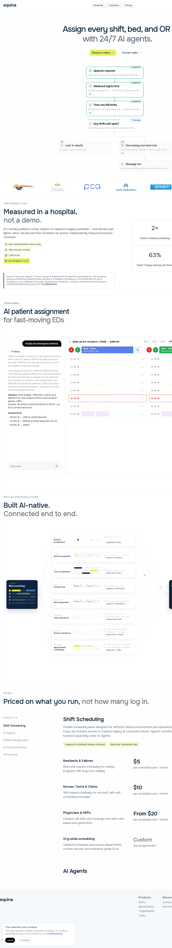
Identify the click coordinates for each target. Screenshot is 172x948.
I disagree (25, 940)
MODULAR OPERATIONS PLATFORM (21, 497)
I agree (10, 940)
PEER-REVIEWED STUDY (15, 203)
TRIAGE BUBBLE (11, 303)
